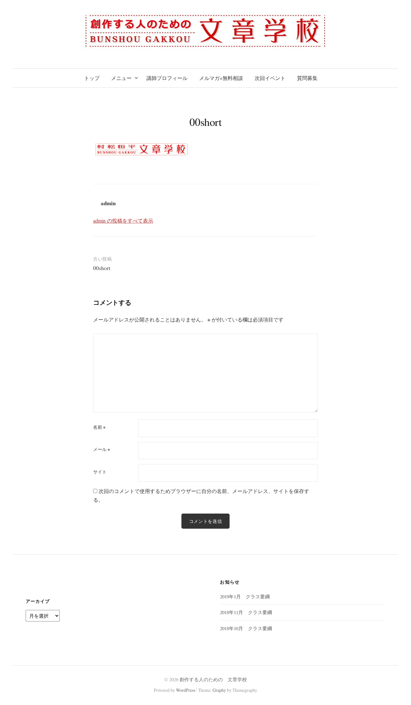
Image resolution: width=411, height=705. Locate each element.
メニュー (121, 78)
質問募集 (307, 78)
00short (101, 268)
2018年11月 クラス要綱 (246, 612)
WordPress (185, 690)
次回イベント (270, 78)
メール (101, 449)
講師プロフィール (167, 78)
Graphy (219, 690)
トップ (92, 78)
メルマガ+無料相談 (221, 78)
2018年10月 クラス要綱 (246, 628)
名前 (99, 427)
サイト (100, 472)
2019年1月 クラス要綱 (245, 596)
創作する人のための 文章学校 (213, 679)
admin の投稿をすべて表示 (123, 220)
